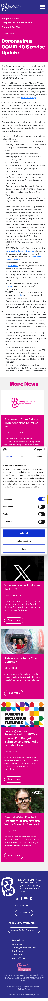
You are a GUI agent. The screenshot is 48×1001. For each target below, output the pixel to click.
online (21, 295)
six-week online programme (20, 251)
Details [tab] (24, 456)
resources (13, 266)
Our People (17, 951)
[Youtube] (26, 898)
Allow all (24, 533)
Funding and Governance (24, 948)
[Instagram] (17, 898)
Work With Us (18, 958)
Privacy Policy (24, 989)
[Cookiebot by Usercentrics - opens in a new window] (34, 449)
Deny (24, 549)
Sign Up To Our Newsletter (24, 930)
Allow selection (24, 541)
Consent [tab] (8, 456)
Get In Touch (24, 913)
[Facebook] (21, 898)
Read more (14, 620)
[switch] (41, 507)
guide (11, 286)
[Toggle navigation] (43, 7)
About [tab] (39, 456)
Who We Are (18, 944)
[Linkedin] (31, 898)
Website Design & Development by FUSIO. (24, 995)
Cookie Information (31, 987)
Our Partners (18, 955)
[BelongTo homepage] (8, 886)
